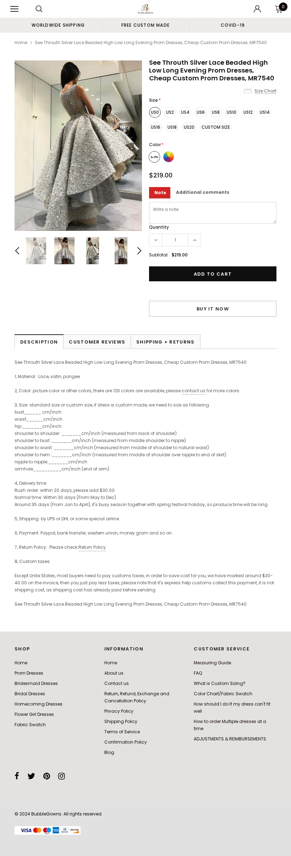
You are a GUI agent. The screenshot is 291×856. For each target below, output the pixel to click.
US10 (231, 112)
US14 (265, 112)
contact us (193, 391)
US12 (248, 112)
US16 (155, 127)
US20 (189, 127)
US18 (172, 127)
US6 (201, 112)
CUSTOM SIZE (216, 127)
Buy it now (213, 308)
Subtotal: (159, 255)
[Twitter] (31, 776)
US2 (170, 112)
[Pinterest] (46, 776)
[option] (58, 25)
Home (21, 42)
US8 (216, 112)
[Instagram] (61, 776)
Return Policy (92, 547)
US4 (185, 112)
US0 (155, 112)
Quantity (159, 227)
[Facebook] (17, 776)
